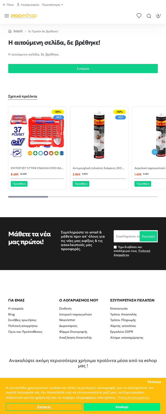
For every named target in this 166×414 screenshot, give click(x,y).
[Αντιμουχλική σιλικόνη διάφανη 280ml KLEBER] (99, 136)
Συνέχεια (83, 68)
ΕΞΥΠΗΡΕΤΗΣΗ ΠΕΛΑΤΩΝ (132, 300)
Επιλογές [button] (44, 407)
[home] (15, 31)
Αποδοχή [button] (122, 407)
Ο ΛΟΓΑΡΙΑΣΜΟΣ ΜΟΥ (78, 300)
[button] (19, 184)
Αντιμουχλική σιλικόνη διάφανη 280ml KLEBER (99, 168)
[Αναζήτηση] (149, 16)
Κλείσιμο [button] (154, 382)
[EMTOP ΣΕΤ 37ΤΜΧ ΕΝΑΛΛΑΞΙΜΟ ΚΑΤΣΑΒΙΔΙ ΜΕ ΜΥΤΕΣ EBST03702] (37, 136)
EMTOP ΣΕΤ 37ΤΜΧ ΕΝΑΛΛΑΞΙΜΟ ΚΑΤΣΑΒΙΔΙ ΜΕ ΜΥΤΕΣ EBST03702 (37, 168)
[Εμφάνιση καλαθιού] (158, 16)
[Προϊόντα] (7, 16)
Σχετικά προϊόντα (22, 96)
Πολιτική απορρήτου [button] (133, 397)
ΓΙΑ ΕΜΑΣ (16, 300)
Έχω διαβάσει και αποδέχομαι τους (132, 251)
